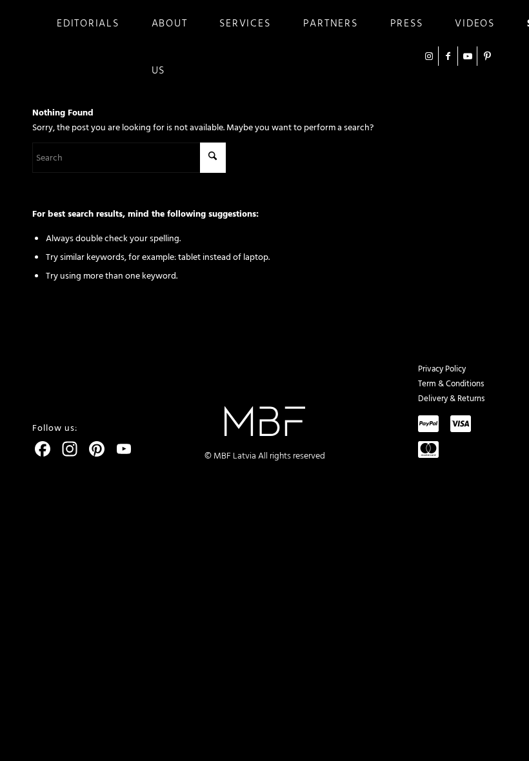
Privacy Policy (442, 369)
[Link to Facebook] (448, 56)
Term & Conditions (451, 384)
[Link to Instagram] (428, 56)
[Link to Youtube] (467, 56)
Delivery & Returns (451, 398)
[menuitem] (97, 23)
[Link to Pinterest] (487, 56)
